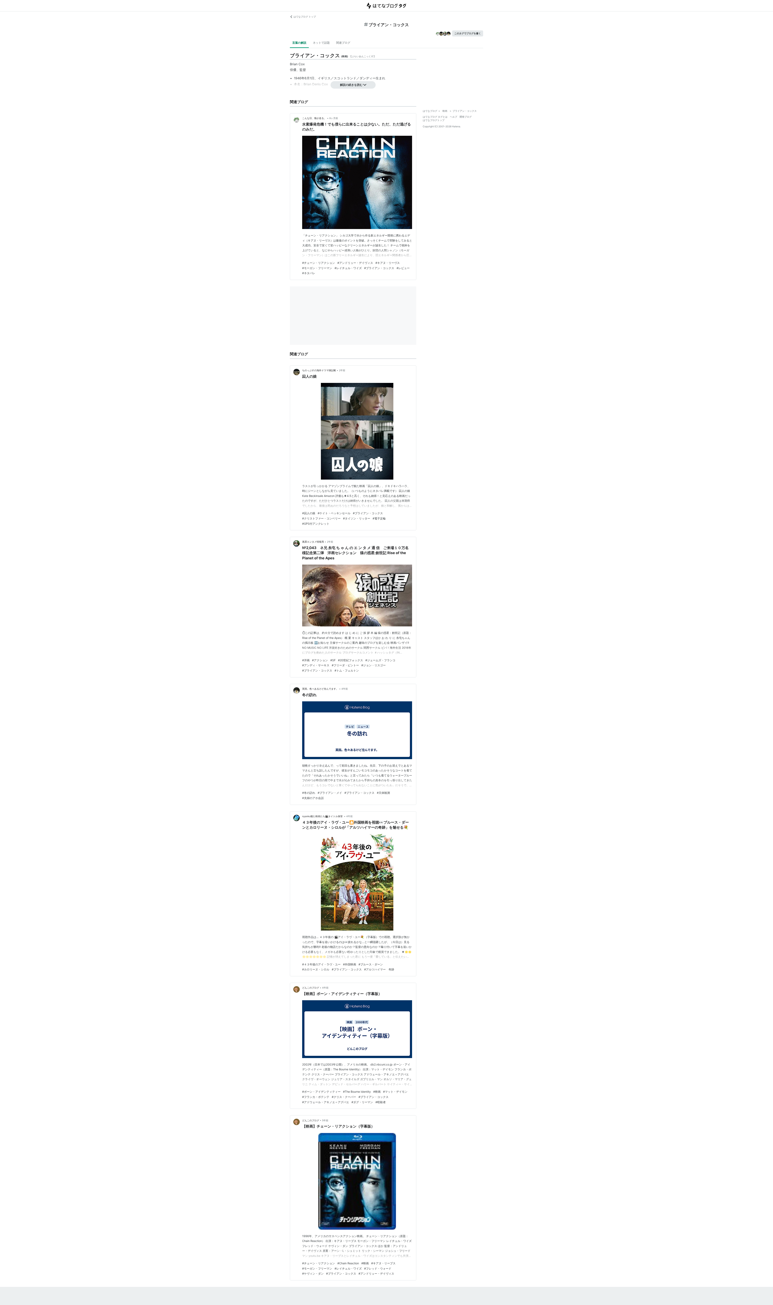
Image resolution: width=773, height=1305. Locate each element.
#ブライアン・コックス (379, 268)
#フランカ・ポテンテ (315, 1097)
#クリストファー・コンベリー (321, 518)
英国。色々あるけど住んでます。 (320, 688)
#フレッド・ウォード (377, 1268)
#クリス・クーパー (344, 1097)
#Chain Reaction (348, 1263)
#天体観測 (383, 792)
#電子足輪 (379, 518)
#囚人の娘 (308, 513)
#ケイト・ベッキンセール (334, 513)
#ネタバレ (308, 273)
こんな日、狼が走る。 (314, 118)
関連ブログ (343, 42)
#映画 (377, 1091)
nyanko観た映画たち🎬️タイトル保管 (322, 816)
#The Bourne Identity (357, 1091)
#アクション (320, 660)
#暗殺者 (380, 1102)
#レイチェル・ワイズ (348, 268)
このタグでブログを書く (467, 33)
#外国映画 (349, 964)
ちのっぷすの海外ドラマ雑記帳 (319, 370)
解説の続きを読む (351, 84)
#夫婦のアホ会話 (313, 798)
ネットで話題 (321, 42)
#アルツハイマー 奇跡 (379, 969)
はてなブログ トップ (304, 16)
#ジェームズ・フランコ (380, 660)
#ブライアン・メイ (330, 792)
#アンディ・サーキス (315, 665)
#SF (333, 660)
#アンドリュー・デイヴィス (355, 262)
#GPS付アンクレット (315, 523)
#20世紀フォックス (350, 660)
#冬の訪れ (308, 792)
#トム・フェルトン (347, 670)
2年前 (342, 370)
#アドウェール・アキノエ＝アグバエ (325, 1102)
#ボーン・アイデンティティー (321, 1091)
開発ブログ (466, 116)
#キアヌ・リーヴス (387, 262)
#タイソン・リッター (356, 518)
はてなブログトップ (433, 120)
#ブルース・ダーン (371, 964)
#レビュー (403, 268)
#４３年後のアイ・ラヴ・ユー (321, 964)
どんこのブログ (310, 987)
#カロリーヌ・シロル (315, 969)
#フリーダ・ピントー (345, 665)
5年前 (325, 1120)
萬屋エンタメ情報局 (313, 541)
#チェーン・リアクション (318, 262)
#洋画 (306, 660)
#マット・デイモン (395, 1091)
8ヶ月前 (333, 118)
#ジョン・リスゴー (373, 665)
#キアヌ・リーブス (383, 1263)
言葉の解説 (299, 42)
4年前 (344, 688)
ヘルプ (453, 116)
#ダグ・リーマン (362, 1102)
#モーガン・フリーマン (317, 268)
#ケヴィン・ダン (313, 1273)
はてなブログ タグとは (435, 116)
